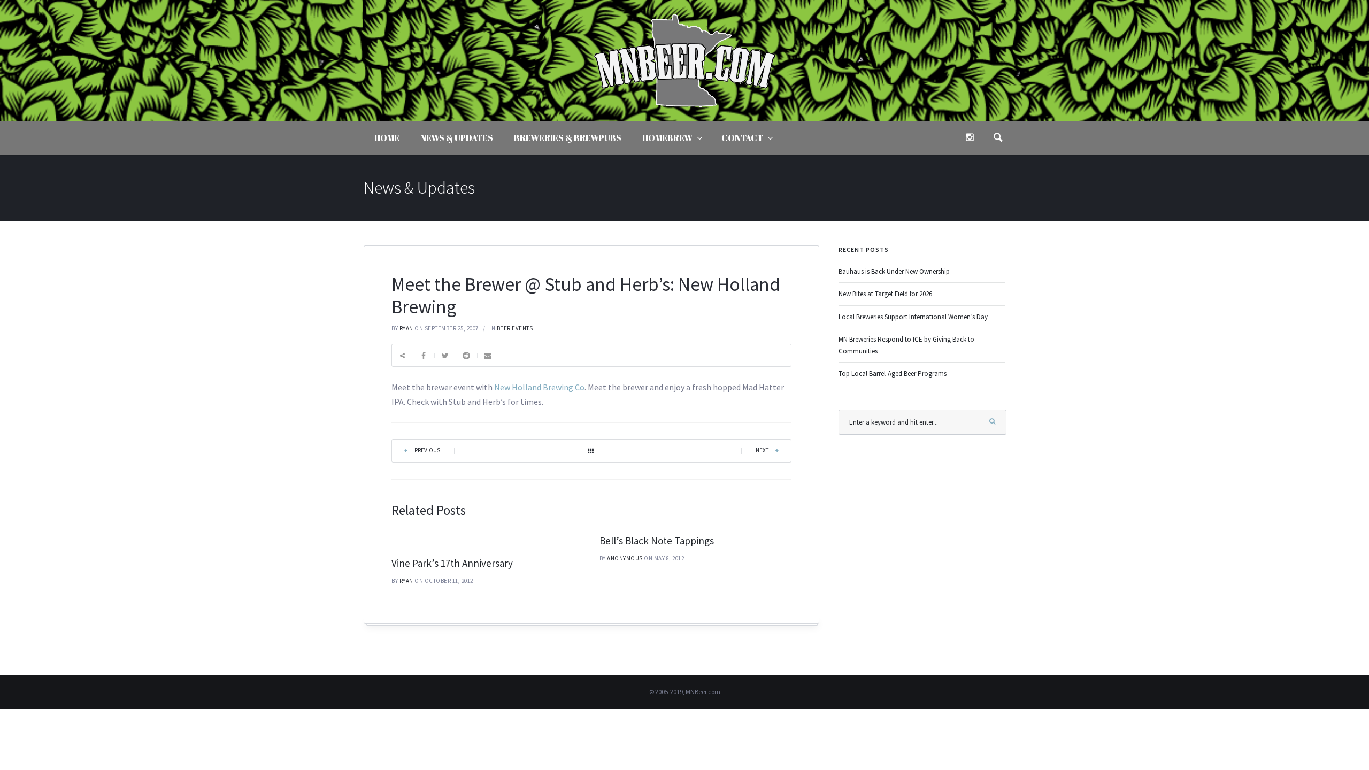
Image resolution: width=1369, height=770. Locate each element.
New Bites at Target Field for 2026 (885, 293)
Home (386, 138)
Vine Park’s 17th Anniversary (452, 563)
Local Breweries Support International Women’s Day (913, 316)
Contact (742, 138)
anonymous (625, 558)
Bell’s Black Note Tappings (656, 540)
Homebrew (667, 138)
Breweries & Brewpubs (567, 138)
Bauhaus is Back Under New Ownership (894, 271)
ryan (406, 328)
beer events (515, 328)
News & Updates (456, 138)
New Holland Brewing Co (539, 387)
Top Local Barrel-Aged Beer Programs (893, 373)
